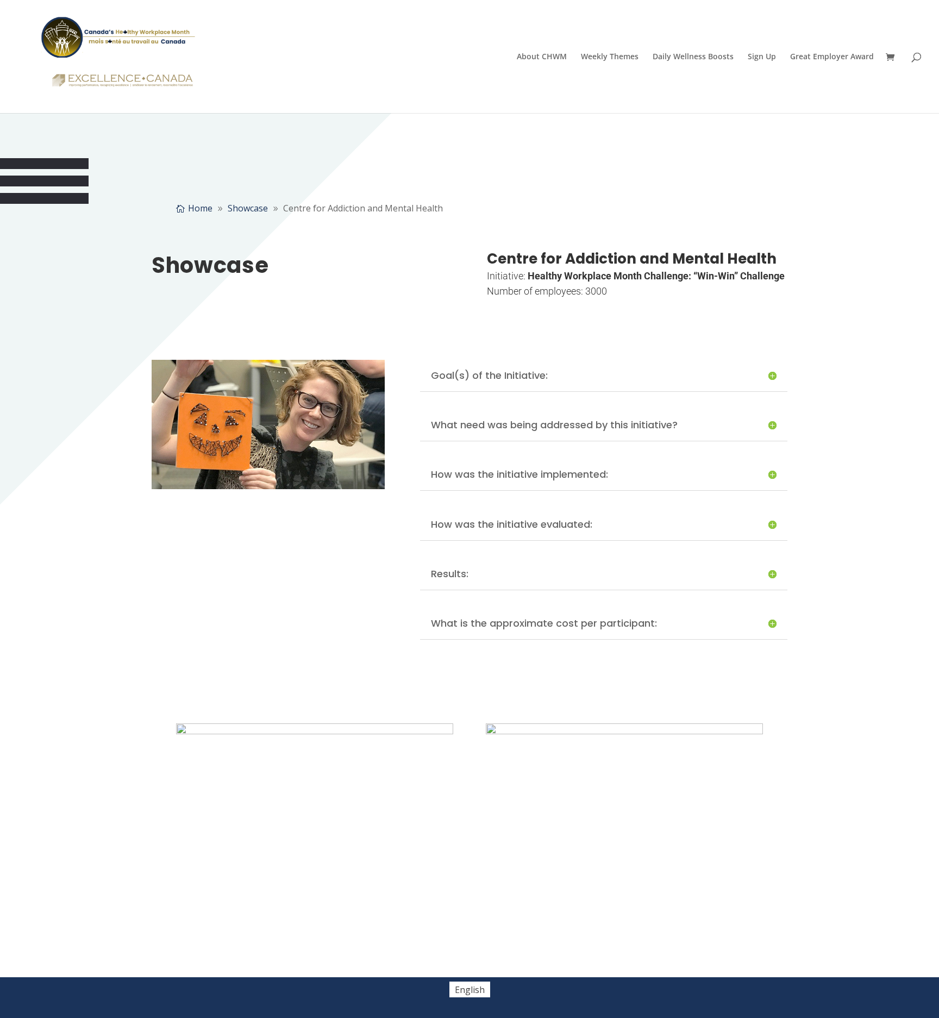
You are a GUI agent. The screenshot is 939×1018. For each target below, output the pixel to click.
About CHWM (542, 57)
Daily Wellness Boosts (693, 57)
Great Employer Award (832, 57)
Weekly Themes (609, 57)
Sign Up (762, 57)
